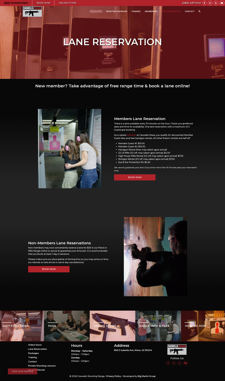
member (131, 135)
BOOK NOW (49, 269)
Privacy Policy (113, 376)
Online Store (67, 3)
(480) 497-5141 (191, 2)
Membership (151, 11)
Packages (33, 353)
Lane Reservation (171, 11)
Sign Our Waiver (22, 371)
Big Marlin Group (147, 376)
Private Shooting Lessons (42, 366)
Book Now (43, 3)
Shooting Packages (116, 11)
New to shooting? (16, 3)
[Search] (199, 11)
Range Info (96, 11)
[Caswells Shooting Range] (32, 11)
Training (136, 11)
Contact (189, 11)
